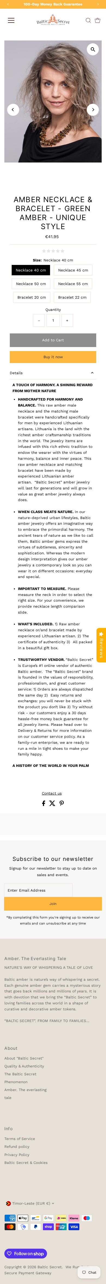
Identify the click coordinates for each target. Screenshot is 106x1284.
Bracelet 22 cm (72, 297)
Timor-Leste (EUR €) (31, 1203)
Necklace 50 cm (31, 284)
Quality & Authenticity (24, 1066)
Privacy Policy (16, 1154)
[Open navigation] (11, 20)
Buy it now (53, 357)
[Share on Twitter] (53, 804)
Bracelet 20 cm (31, 297)
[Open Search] (88, 20)
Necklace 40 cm (31, 270)
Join (53, 904)
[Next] (93, 110)
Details (16, 373)
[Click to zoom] (93, 49)
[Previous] (13, 110)
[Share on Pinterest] (62, 804)
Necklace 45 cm (73, 270)
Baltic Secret (50, 1267)
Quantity (53, 309)
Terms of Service (19, 1138)
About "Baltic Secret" (23, 1058)
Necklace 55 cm (73, 284)
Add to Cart (53, 340)
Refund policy (16, 1146)
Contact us (52, 793)
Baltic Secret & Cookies (26, 1162)
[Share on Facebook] (44, 804)
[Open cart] (97, 20)
